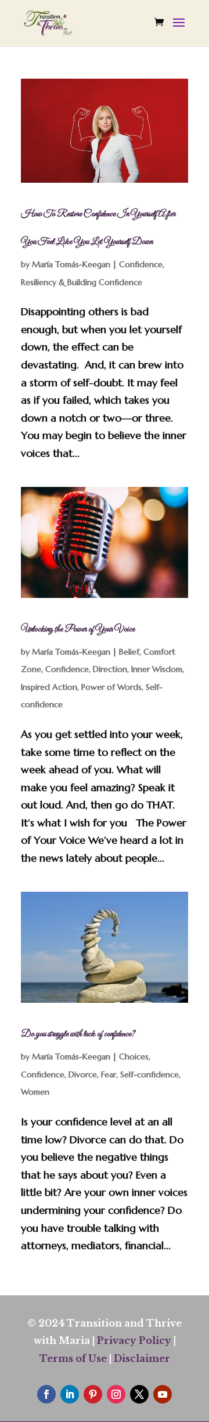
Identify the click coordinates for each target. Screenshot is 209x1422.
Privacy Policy (134, 1340)
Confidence (141, 264)
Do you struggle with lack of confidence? (78, 1034)
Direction (110, 669)
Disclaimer (142, 1358)
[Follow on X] (139, 1394)
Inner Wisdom (156, 669)
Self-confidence (149, 1074)
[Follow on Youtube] (162, 1394)
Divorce (83, 1074)
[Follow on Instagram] (116, 1394)
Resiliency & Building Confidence (81, 282)
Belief (129, 652)
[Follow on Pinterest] (93, 1394)
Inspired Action (49, 687)
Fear (108, 1074)
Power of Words (111, 687)
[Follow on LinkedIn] (69, 1394)
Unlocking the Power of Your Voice (78, 629)
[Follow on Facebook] (46, 1394)
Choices (134, 1056)
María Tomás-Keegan (71, 264)
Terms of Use (73, 1358)
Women (35, 1092)
